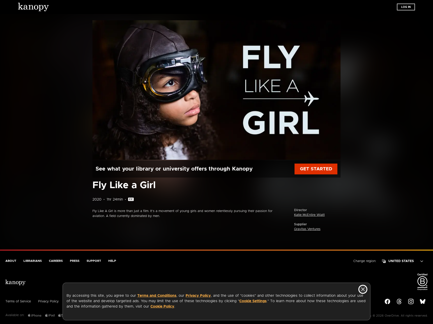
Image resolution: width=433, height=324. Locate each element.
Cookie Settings (253, 301)
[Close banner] (362, 289)
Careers (56, 261)
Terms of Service (18, 301)
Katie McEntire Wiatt (309, 215)
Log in (406, 7)
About (10, 261)
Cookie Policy (162, 306)
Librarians (32, 261)
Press (74, 261)
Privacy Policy (198, 295)
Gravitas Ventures (307, 229)
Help (112, 261)
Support (94, 261)
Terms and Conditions (156, 295)
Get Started (316, 169)
